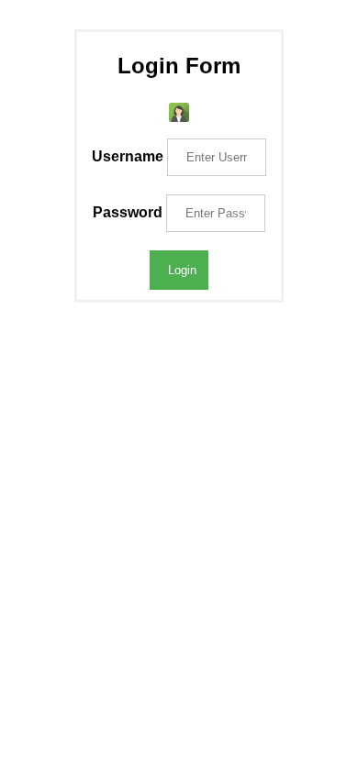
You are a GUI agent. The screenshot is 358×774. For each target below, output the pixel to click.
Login (182, 270)
